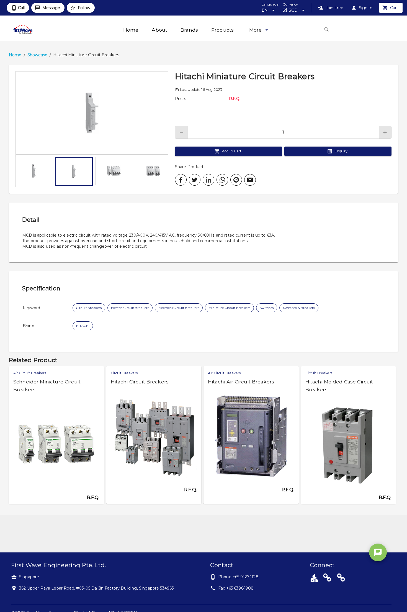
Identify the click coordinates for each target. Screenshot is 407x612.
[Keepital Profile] (314, 577)
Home (15, 54)
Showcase (37, 54)
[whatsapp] (222, 180)
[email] (250, 180)
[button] (92, 112)
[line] (236, 180)
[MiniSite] (341, 578)
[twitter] (194, 180)
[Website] (327, 578)
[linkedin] (208, 180)
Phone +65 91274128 (238, 576)
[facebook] (181, 180)
